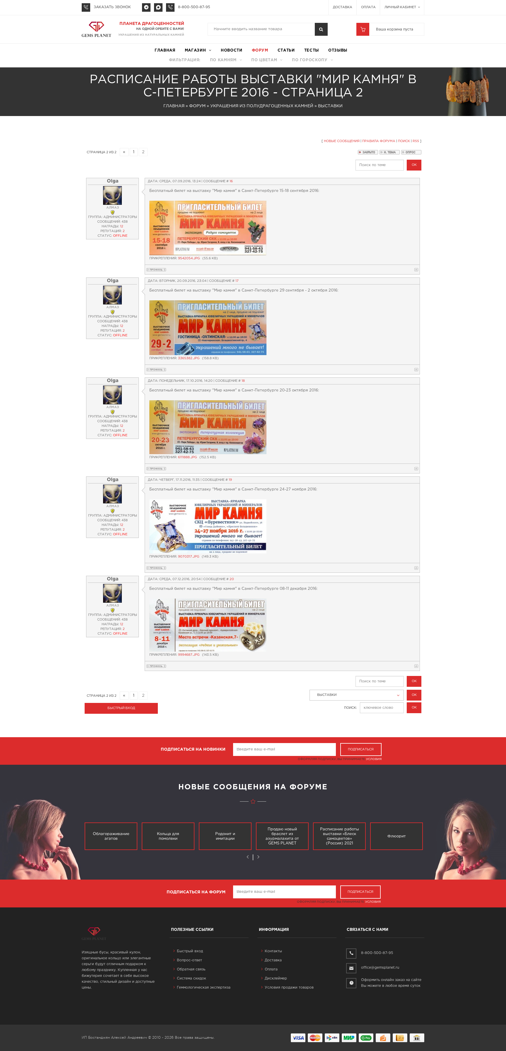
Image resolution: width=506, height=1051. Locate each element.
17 (237, 281)
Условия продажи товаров (289, 987)
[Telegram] (146, 7)
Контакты (273, 951)
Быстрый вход (190, 951)
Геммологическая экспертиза (203, 987)
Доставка (342, 7)
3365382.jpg (189, 358)
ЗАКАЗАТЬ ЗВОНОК (112, 7)
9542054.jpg (189, 258)
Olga (112, 181)
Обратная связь (191, 969)
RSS (416, 141)
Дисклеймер (276, 978)
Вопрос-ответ (189, 960)
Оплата (368, 7)
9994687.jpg (189, 654)
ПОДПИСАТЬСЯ (361, 749)
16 (231, 181)
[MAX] (158, 7)
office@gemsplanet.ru (380, 967)
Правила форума (378, 141)
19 (230, 479)
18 (243, 380)
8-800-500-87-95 (194, 7)
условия (374, 759)
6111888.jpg (187, 457)
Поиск (404, 141)
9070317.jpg (188, 556)
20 (232, 579)
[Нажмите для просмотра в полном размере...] (207, 228)
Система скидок (191, 978)
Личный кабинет (400, 7)
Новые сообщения (342, 141)
